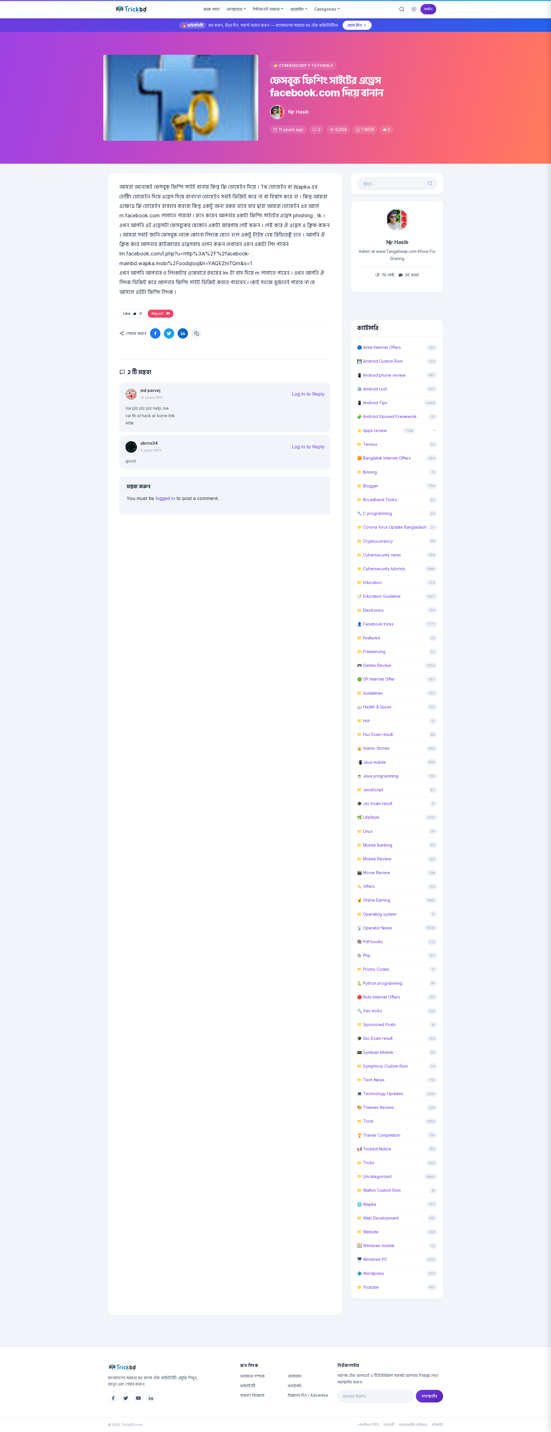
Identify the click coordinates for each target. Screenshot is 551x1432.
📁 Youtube (368, 1287)
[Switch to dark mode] (413, 9)
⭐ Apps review (372, 430)
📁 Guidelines (370, 693)
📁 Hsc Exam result (375, 734)
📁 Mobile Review (374, 858)
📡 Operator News (374, 927)
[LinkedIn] (151, 1398)
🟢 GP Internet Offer (376, 679)
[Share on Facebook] (155, 333)
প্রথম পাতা (211, 9)
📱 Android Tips (372, 402)
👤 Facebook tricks (375, 624)
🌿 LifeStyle (368, 817)
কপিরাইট (437, 1425)
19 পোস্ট (387, 274)
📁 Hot (363, 720)
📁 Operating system (376, 914)
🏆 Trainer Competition (378, 1135)
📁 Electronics (370, 610)
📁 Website (368, 1231)
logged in (165, 498)
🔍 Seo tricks (369, 1010)
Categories (325, 9)
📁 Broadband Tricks (377, 499)
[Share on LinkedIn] (183, 333)
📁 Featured (368, 637)
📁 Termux (367, 444)
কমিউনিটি (247, 1385)
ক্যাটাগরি (294, 1385)
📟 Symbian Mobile (375, 1052)
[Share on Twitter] (169, 333)
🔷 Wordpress (370, 1273)
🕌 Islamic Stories (373, 748)
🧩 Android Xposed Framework (387, 416)
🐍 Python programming (379, 983)
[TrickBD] (169, 1367)
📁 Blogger (367, 485)
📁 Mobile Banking (374, 845)
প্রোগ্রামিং (297, 9)
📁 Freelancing (371, 651)
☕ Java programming (377, 775)
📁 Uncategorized (374, 1176)
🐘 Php (363, 955)
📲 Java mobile (371, 762)
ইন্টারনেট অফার (266, 9)
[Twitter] (126, 1398)
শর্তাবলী (388, 1425)
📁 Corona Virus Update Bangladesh (391, 527)
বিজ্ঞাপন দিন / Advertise (308, 1395)
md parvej (150, 390)
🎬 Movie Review (373, 872)
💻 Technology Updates (380, 1093)
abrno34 (149, 443)
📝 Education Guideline (379, 596)
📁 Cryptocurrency (375, 541)
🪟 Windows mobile (375, 1245)
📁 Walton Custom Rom (379, 1190)
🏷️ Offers (366, 886)
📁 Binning (367, 472)
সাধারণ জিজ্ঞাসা (252, 1395)
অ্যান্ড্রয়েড (234, 9)
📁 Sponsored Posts (376, 1024)
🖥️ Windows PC (372, 1259)
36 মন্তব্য (411, 274)
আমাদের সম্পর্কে (252, 1376)
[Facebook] (113, 1398)
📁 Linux (365, 831)
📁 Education (369, 582)
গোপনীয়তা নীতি (368, 1425)
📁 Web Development (378, 1218)
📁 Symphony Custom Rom (382, 1066)
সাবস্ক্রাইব (429, 1396)
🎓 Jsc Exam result (374, 803)
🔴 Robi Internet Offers (378, 997)
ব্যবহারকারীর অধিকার (413, 1425)
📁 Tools (365, 1121)
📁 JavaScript (370, 789)
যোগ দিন (354, 25)
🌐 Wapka (366, 1204)
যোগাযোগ (294, 1376)
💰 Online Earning (373, 900)
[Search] (401, 9)
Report (158, 313)
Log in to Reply (308, 394)
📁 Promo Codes (373, 969)
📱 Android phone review (381, 375)
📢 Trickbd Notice (374, 1148)
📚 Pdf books (370, 941)
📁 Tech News (371, 1079)
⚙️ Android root (372, 388)
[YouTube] (138, 1398)
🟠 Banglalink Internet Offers (384, 458)
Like (132, 313)
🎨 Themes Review (375, 1107)
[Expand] (434, 430)
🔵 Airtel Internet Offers (379, 347)
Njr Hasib (298, 112)
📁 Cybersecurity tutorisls (303, 65)
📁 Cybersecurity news (379, 554)
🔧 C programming (374, 513)
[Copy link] (196, 333)
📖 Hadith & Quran (374, 706)
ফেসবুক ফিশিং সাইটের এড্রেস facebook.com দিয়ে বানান (326, 86)
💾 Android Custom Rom (380, 361)
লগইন (428, 9)
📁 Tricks (366, 1162)
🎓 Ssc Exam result (375, 1038)
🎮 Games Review (374, 665)
